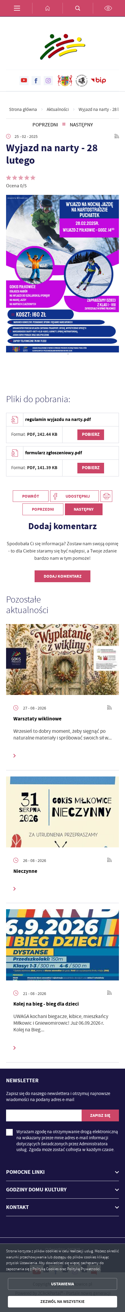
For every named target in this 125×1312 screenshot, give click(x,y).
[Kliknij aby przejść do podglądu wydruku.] (106, 496)
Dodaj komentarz (63, 576)
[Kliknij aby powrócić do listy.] (63, 125)
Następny (81, 125)
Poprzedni (45, 125)
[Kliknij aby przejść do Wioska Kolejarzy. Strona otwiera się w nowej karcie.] (82, 81)
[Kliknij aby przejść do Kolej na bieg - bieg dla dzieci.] (62, 944)
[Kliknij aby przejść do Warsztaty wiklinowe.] (62, 659)
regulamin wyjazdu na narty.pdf (58, 419)
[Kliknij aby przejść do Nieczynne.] (62, 812)
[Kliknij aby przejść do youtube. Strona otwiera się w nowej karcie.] (24, 80)
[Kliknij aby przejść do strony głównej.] (47, 8)
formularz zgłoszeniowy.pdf (53, 453)
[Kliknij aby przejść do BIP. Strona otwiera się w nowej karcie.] (98, 81)
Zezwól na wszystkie (62, 1301)
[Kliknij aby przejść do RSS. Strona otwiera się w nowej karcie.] (117, 136)
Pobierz (91, 434)
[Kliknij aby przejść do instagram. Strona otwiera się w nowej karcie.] (48, 80)
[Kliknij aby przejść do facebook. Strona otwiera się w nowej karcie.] (36, 80)
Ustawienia (62, 1284)
